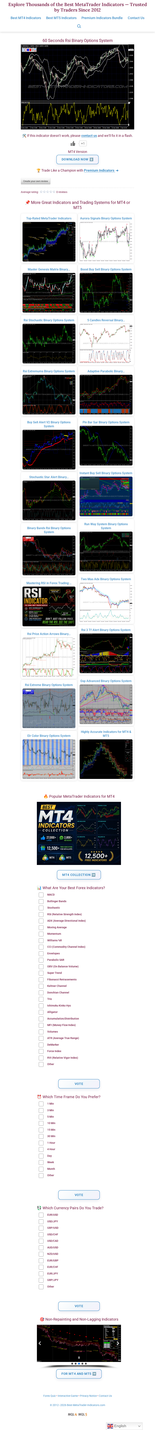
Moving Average (57, 927)
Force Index (54, 1051)
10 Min (51, 1123)
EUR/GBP (52, 1260)
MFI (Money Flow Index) (61, 1025)
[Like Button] (73, 143)
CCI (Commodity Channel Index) (66, 946)
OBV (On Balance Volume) (63, 966)
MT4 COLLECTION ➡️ (79, 875)
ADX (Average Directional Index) (66, 920)
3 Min (50, 1110)
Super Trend (54, 973)
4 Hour (51, 1149)
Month (51, 1169)
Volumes (52, 1031)
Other (50, 1064)
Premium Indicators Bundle (102, 18)
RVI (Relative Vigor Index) (62, 1057)
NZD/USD (52, 1254)
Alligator (52, 1012)
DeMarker (53, 1044)
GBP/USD (52, 1227)
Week (50, 1162)
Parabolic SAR (55, 960)
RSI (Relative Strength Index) (64, 914)
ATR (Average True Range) (63, 1038)
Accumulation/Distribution (63, 1018)
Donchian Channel (58, 992)
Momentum (54, 933)
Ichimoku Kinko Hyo (59, 1005)
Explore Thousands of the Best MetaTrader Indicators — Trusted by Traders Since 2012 (77, 7)
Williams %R (54, 940)
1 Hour (51, 1142)
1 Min (50, 1103)
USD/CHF (52, 1234)
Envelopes (53, 953)
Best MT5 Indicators (61, 18)
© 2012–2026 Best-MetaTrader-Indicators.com (77, 1405)
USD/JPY (52, 1221)
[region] (79, 1347)
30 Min (51, 1136)
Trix (49, 999)
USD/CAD (52, 1241)
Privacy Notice (88, 1395)
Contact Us (136, 18)
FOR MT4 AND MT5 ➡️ (78, 1374)
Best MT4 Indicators (26, 18)
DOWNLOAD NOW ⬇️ (77, 159)
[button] (40, 1343)
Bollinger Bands (56, 901)
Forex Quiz (49, 1395)
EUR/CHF (52, 1267)
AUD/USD (52, 1247)
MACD (51, 894)
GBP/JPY (52, 1280)
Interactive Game (68, 1395)
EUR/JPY (52, 1273)
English (119, 1426)
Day (49, 1155)
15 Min (51, 1129)
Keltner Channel (57, 986)
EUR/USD (52, 1214)
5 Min (50, 1116)
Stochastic (53, 907)
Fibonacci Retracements (62, 979)
